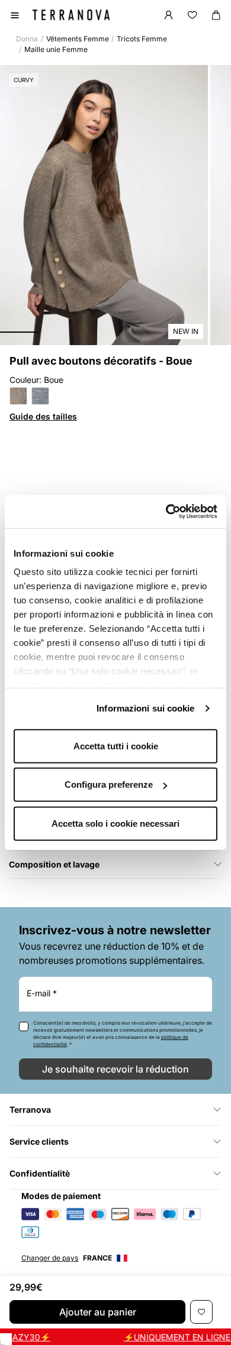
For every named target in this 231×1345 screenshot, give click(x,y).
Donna (27, 38)
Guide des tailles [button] (43, 416)
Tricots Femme (142, 38)
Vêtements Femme (77, 38)
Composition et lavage (54, 864)
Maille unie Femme (56, 49)
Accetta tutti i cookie (115, 745)
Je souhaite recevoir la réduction (115, 1069)
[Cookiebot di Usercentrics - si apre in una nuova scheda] (166, 511)
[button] (19, 332)
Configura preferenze (109, 784)
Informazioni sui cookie (145, 708)
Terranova (30, 1109)
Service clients (39, 1141)
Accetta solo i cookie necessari (115, 823)
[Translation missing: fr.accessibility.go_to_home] (71, 15)
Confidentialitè (39, 1173)
